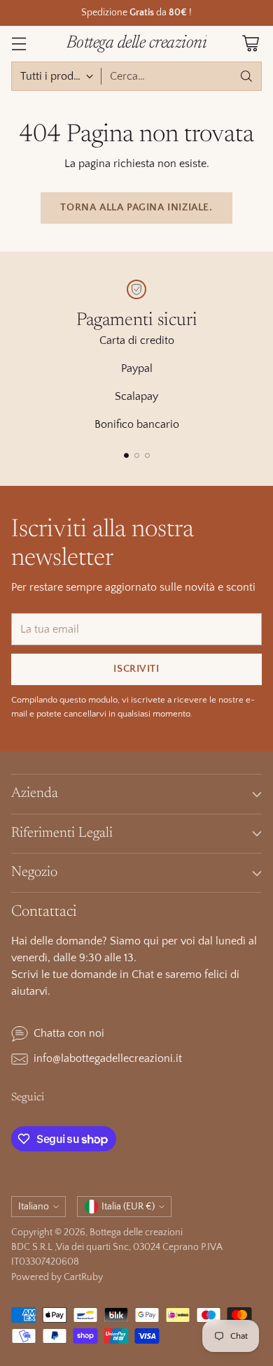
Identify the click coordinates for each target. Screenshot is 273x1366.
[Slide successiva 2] (136, 455)
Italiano (33, 1206)
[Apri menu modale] (18, 43)
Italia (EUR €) (128, 1206)
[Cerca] (246, 76)
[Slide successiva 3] (147, 455)
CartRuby (83, 1277)
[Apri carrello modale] (250, 43)
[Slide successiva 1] (126, 455)
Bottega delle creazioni (136, 1232)
